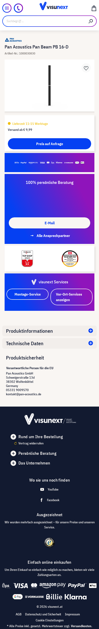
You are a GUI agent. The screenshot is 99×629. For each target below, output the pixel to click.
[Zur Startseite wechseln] (49, 8)
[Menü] (7, 8)
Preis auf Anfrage (49, 143)
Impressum (72, 614)
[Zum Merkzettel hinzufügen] (86, 67)
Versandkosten (81, 626)
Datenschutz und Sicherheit (43, 614)
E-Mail (50, 223)
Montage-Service (28, 294)
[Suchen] (91, 21)
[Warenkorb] (94, 8)
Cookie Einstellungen (50, 620)
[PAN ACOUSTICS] (49, 40)
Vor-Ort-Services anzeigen (69, 297)
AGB (18, 614)
